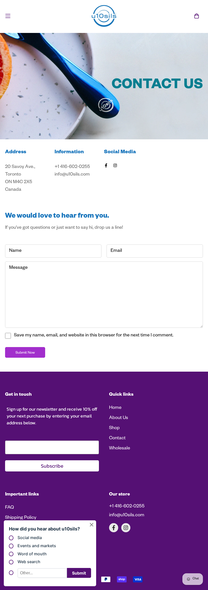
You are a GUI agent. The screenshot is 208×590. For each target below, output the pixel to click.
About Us (118, 418)
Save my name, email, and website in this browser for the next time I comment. (94, 335)
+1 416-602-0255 (127, 506)
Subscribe (52, 466)
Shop (114, 428)
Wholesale (119, 448)
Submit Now (25, 353)
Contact (117, 438)
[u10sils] (104, 16)
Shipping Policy (20, 518)
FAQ (9, 507)
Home (115, 408)
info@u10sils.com (126, 515)
